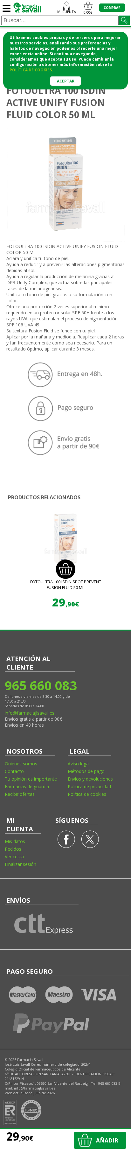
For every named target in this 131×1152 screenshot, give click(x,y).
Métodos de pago (86, 771)
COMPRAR (112, 7)
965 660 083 (40, 685)
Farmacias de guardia (27, 786)
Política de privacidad (89, 786)
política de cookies (31, 70)
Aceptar (65, 81)
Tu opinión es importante (31, 779)
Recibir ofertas (20, 794)
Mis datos (15, 841)
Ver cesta (14, 857)
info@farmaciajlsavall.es (29, 713)
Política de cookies (87, 794)
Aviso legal (79, 764)
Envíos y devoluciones (90, 779)
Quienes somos (21, 764)
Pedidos (13, 849)
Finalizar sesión (20, 864)
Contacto (14, 771)
